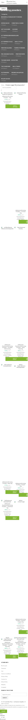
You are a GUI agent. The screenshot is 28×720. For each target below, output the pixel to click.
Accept (4, 711)
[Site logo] (14, 2)
